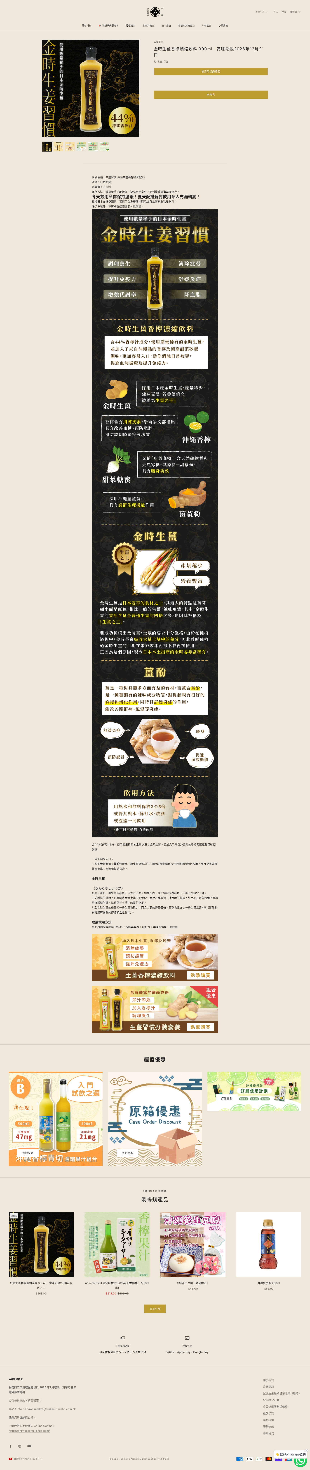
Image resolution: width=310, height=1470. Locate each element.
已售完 (211, 94)
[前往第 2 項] (58, 147)
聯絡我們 (268, 1433)
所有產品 (207, 25)
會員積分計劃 (271, 1400)
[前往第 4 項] (81, 147)
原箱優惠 (127, 1153)
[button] (211, 71)
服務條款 (268, 1426)
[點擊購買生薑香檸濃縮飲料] (155, 957)
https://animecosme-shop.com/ (29, 1430)
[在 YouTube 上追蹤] (29, 1446)
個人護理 (166, 25)
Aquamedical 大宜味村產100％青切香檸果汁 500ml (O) (117, 1285)
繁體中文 (260, 12)
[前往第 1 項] (47, 147)
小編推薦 (223, 25)
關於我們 (268, 1380)
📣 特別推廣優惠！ (108, 25)
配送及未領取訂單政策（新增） (282, 1393)
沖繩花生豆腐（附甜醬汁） (193, 1283)
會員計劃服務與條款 (275, 1406)
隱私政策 (268, 1420)
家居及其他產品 (186, 25)
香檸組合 (28, 1153)
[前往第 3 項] (70, 147)
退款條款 (268, 1413)
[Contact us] (300, 1460)
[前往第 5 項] (93, 147)
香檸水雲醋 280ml (268, 1283)
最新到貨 (86, 25)
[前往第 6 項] (104, 147)
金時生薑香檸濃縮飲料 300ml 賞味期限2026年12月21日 (41, 1285)
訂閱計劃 (226, 1098)
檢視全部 (155, 1308)
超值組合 (130, 25)
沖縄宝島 (158, 42)
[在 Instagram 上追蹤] (20, 1446)
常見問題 (268, 1386)
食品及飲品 (148, 25)
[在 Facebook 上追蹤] (10, 1446)
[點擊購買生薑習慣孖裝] (155, 1009)
